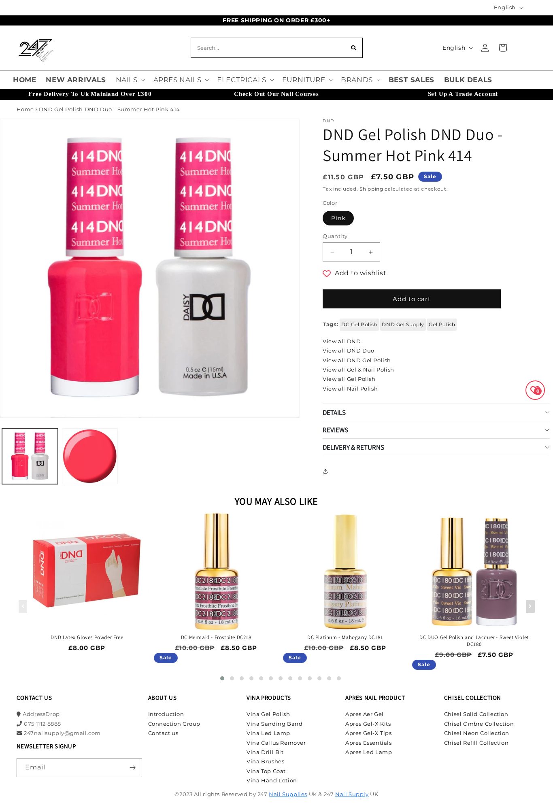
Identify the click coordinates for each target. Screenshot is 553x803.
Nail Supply (352, 794)
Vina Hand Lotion (272, 780)
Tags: (330, 324)
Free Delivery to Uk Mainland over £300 (89, 94)
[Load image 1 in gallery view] (30, 456)
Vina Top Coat (266, 771)
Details (334, 412)
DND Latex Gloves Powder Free (87, 637)
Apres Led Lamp (368, 752)
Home (25, 109)
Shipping (371, 189)
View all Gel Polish (349, 379)
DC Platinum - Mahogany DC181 (345, 637)
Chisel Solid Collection (476, 714)
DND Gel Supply (403, 324)
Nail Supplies (288, 794)
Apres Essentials (368, 742)
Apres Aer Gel (364, 714)
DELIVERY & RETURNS (353, 447)
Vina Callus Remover (276, 742)
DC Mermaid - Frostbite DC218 (216, 637)
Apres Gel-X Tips (368, 733)
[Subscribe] (133, 767)
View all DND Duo (348, 350)
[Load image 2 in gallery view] (90, 456)
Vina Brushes (265, 761)
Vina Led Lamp (268, 733)
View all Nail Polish (350, 388)
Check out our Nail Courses (276, 94)
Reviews (335, 429)
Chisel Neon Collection (476, 733)
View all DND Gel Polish (357, 360)
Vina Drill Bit (265, 752)
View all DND (342, 341)
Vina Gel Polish (268, 714)
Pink (338, 218)
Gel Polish (442, 324)
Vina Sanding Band (274, 723)
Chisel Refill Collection (476, 742)
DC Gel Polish (359, 324)
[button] (130, 79)
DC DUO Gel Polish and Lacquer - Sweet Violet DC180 (473, 641)
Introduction (166, 714)
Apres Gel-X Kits (368, 723)
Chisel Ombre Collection (479, 723)
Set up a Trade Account (463, 94)
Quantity (335, 236)
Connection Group (174, 723)
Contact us (163, 733)
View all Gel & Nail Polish (358, 369)
